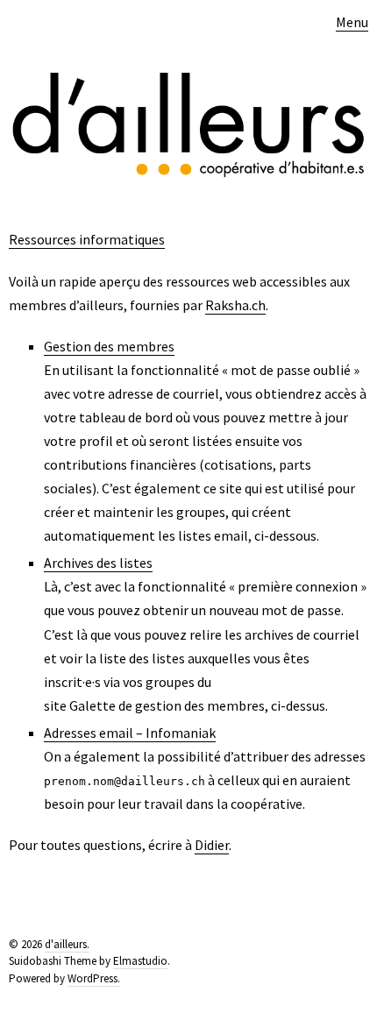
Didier (212, 845)
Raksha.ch (235, 305)
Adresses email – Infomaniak (130, 732)
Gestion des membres (109, 346)
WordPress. (94, 978)
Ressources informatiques (87, 239)
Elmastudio (140, 960)
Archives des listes (98, 562)
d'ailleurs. (67, 944)
